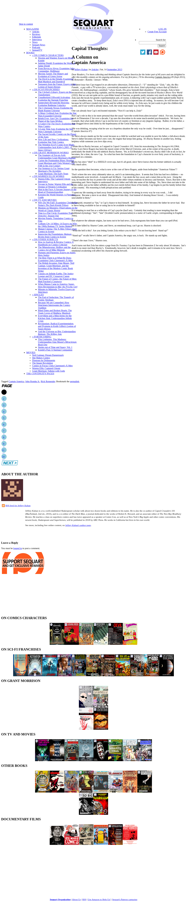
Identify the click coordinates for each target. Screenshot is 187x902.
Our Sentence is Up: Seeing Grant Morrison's (53, 169)
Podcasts (36, 47)
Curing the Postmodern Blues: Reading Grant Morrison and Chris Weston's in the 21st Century (56, 163)
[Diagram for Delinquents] (86, 844)
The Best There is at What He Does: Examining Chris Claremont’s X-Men (55, 259)
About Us (76, 899)
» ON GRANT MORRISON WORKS (50, 152)
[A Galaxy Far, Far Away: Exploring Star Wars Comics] (93, 675)
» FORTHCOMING (41, 336)
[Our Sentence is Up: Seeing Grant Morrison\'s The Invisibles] (101, 707)
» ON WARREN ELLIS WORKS (48, 176)
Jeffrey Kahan (81, 69)
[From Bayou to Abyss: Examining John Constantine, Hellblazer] (86, 644)
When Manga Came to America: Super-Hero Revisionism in (57, 285)
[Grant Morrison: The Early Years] (86, 707)
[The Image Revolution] (101, 844)
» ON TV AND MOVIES (44, 200)
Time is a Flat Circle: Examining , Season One (55, 214)
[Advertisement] (35, 533)
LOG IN (163, 29)
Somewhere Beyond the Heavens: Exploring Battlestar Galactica (53, 104)
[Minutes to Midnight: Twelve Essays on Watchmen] (101, 814)
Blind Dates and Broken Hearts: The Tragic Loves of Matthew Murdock (55, 311)
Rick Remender (48, 381)
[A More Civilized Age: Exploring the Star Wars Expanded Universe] (108, 675)
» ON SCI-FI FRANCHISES (46, 89)
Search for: (161, 40)
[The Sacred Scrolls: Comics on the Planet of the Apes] (137, 675)
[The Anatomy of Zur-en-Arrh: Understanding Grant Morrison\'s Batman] (101, 729)
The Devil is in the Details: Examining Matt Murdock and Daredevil (55, 80)
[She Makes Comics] (71, 844)
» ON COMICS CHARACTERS (48, 55)
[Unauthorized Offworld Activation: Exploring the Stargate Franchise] (35, 675)
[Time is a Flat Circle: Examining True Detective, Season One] (86, 760)
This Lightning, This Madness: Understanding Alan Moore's (57, 342)
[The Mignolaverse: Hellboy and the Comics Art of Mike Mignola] (57, 792)
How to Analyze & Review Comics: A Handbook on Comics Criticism (56, 243)
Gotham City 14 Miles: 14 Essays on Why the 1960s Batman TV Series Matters (57, 225)
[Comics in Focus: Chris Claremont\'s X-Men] (115, 844)
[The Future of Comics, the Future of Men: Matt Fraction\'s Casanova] (130, 792)
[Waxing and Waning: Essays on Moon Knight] (57, 644)
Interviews (37, 39)
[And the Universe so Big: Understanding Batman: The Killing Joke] (86, 814)
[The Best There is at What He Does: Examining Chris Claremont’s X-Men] (86, 792)
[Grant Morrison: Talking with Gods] (130, 844)
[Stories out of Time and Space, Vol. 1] (42, 760)
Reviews (36, 34)
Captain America (16, 381)
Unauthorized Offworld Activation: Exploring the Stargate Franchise (54, 98)
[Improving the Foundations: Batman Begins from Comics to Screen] (144, 760)
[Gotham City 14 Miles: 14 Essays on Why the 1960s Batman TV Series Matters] (115, 760)
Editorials (36, 37)
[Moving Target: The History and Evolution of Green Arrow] (101, 644)
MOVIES (30, 352)
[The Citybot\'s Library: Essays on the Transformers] (20, 675)
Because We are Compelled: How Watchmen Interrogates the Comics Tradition (54, 305)
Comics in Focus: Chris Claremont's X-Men (52, 365)
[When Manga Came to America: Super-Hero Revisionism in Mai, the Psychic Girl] (144, 792)
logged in (17, 548)
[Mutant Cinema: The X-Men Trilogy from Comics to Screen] (130, 760)
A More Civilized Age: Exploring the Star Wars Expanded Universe (57, 114)
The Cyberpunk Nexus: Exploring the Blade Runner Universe (55, 109)
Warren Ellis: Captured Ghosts (46, 368)
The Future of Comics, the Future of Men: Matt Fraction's (57, 280)
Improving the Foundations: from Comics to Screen (54, 235)
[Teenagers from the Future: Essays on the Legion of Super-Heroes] (130, 644)
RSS (84, 899)
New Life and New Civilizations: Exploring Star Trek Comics (53, 140)
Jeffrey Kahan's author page (78, 525)
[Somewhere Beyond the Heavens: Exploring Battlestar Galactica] (49, 675)
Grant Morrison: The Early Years (53, 173)
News (35, 42)
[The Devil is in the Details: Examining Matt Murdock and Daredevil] (115, 644)
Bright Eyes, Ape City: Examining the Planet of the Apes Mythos (55, 119)
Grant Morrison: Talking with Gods (48, 371)
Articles (35, 31)
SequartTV (37, 50)
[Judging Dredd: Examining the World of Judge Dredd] (71, 644)
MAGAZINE (32, 29)
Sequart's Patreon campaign (124, 899)
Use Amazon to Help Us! (99, 899)
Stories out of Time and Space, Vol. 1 (55, 347)
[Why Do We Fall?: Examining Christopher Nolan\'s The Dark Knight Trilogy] (57, 760)
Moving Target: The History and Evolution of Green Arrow (53, 75)
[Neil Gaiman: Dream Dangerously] (57, 844)
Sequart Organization (60, 899)
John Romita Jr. (32, 381)
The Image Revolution (42, 363)
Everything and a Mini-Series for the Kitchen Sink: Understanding (55, 318)
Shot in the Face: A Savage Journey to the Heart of (57, 190)
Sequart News (38, 45)
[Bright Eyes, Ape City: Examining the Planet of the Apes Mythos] (152, 675)
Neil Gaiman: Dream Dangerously (48, 355)
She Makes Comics (41, 358)
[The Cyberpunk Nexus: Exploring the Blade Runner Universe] (64, 675)
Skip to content (26, 24)
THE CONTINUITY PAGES (40, 373)
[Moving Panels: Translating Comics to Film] (101, 760)
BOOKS (30, 52)
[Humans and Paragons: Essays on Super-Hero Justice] (71, 792)
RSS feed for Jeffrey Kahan (18, 505)
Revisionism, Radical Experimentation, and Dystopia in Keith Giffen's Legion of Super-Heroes (57, 326)
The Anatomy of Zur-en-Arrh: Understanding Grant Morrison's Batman (57, 156)
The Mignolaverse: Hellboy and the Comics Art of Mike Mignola (54, 248)
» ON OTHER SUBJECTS (45, 239)
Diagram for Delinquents (43, 360)
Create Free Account (157, 31)
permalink (74, 381)
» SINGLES (38, 294)
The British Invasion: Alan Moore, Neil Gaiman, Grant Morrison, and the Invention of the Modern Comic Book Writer (56, 267)
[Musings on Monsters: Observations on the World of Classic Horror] (71, 760)
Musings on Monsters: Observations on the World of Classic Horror (57, 209)
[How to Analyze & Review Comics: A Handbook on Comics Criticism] (42, 792)
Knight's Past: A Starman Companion (55, 350)
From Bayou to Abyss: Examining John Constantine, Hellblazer (56, 69)
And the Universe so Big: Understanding (57, 332)
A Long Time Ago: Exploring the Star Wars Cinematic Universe (55, 130)
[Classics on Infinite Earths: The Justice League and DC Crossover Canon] (115, 792)
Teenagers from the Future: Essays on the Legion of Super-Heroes (57, 85)
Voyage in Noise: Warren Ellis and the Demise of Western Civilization (55, 185)
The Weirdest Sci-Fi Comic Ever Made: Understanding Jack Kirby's (56, 147)
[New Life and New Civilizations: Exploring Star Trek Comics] (122, 675)
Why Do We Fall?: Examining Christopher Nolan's (57, 203)
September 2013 (114, 69)
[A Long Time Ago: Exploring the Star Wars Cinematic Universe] (79, 675)
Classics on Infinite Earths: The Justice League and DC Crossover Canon (55, 274)
